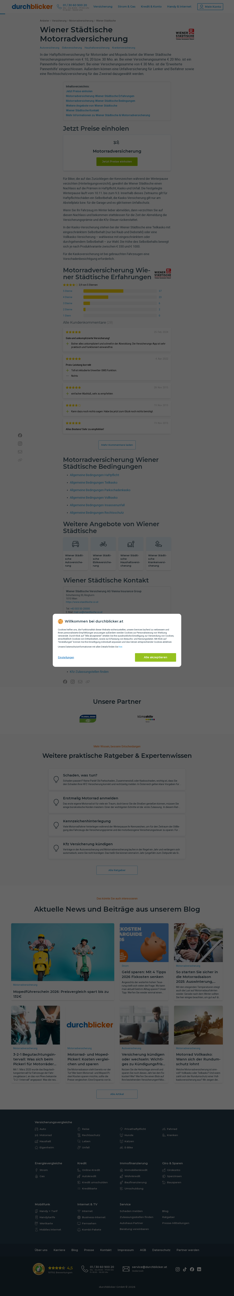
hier (120, 646)
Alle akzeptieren (155, 657)
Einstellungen (66, 657)
